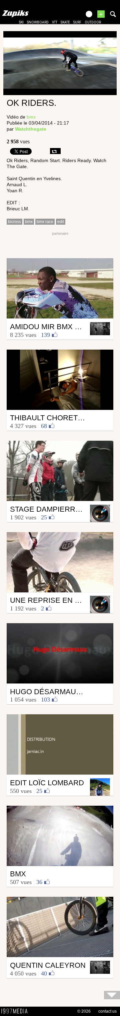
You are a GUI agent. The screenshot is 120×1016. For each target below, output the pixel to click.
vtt (54, 22)
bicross (14, 221)
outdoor (93, 22)
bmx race (45, 221)
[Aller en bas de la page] (112, 995)
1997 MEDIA (16, 1011)
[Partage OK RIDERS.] (55, 151)
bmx (31, 117)
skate (65, 22)
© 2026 (84, 1011)
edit (60, 221)
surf (77, 22)
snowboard (38, 22)
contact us (107, 1011)
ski (21, 22)
